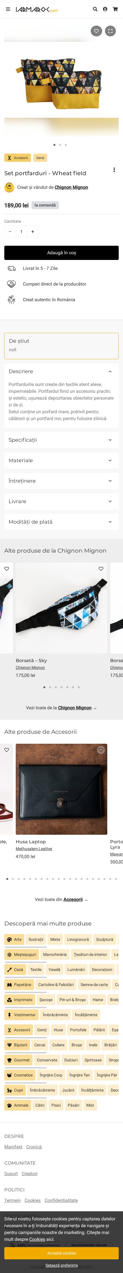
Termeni (12, 1200)
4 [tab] (61, 687)
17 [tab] (98, 879)
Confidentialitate (61, 1200)
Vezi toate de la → (61, 707)
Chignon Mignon (30, 667)
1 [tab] (54, 145)
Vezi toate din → (61, 899)
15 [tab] (87, 879)
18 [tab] (104, 879)
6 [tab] (73, 687)
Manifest (13, 1147)
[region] (61, 941)
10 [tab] (58, 879)
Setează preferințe (61, 1265)
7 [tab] (78, 687)
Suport (11, 1173)
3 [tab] (65, 145)
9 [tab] (52, 879)
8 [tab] (47, 879)
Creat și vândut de (52, 187)
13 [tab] (75, 879)
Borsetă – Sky (31, 660)
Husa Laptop (31, 841)
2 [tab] (60, 145)
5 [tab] (67, 687)
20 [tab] (115, 879)
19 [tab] (110, 879)
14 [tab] (81, 879)
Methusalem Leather (34, 848)
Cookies (33, 1200)
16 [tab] (93, 879)
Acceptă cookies (61, 1253)
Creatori (29, 1173)
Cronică (34, 1147)
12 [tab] (70, 879)
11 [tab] (64, 879)
